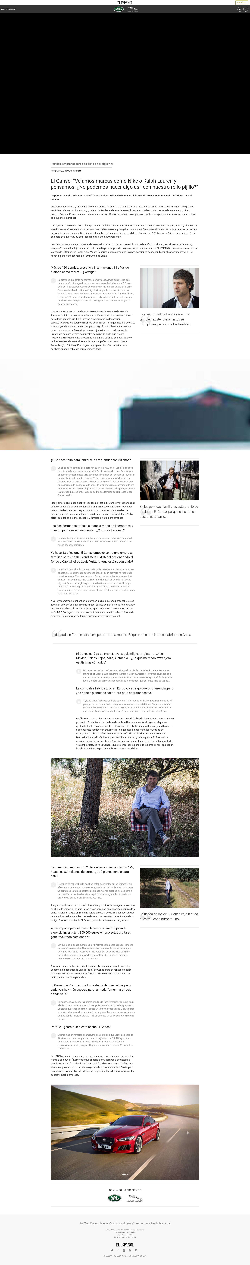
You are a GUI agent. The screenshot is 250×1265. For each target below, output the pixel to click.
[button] (62, 1132)
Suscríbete (241, 3)
